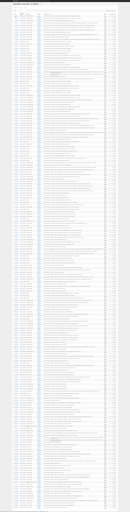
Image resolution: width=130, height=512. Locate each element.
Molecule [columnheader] (27, 14)
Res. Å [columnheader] (110, 14)
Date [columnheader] (114, 14)
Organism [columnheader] (39, 14)
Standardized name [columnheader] (22, 14)
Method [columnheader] (105, 14)
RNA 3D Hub (16, 1)
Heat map (25, 7)
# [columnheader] (13, 14)
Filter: (14, 10)
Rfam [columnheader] (48, 14)
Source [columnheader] (45, 14)
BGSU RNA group (7, 511)
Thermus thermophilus (39, 16)
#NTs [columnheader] (112, 14)
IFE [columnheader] (15, 14)
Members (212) (16, 7)
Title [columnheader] (51, 14)
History (21, 7)
